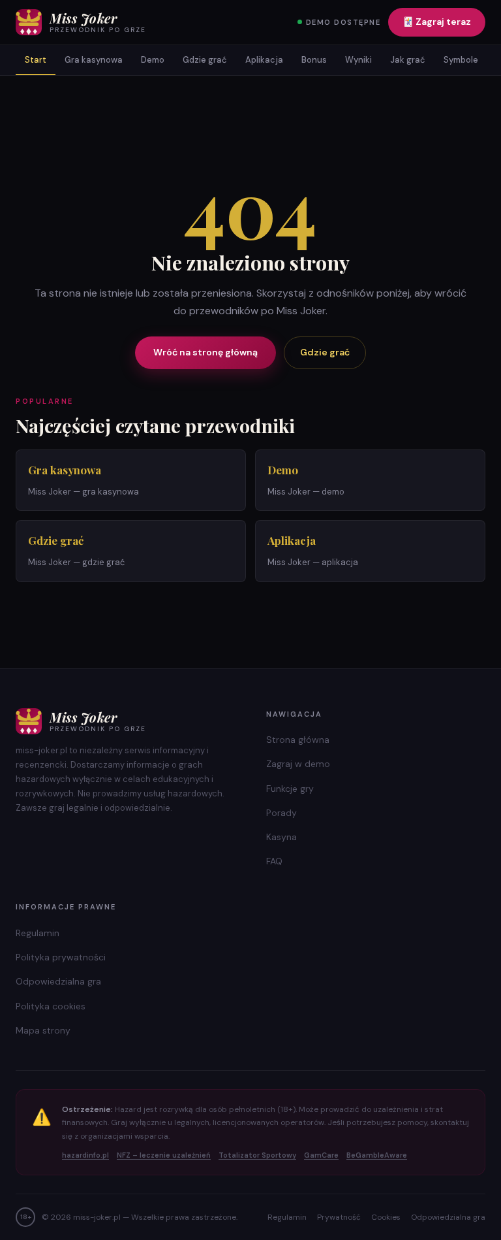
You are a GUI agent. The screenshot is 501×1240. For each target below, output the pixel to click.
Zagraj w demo (298, 764)
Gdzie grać (205, 59)
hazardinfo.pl (85, 1155)
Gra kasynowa (94, 59)
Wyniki (358, 59)
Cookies (386, 1217)
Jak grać (407, 59)
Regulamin (37, 933)
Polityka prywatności (61, 957)
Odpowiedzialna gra (58, 981)
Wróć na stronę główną (205, 352)
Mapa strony (43, 1030)
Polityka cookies (50, 1006)
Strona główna (297, 739)
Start (35, 59)
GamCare (321, 1155)
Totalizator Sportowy (257, 1155)
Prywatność (339, 1217)
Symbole (461, 59)
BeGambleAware (376, 1155)
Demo (152, 59)
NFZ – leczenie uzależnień (164, 1155)
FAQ (274, 861)
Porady (281, 813)
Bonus (314, 59)
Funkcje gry (290, 788)
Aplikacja (264, 59)
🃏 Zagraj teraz (436, 21)
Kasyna (281, 837)
